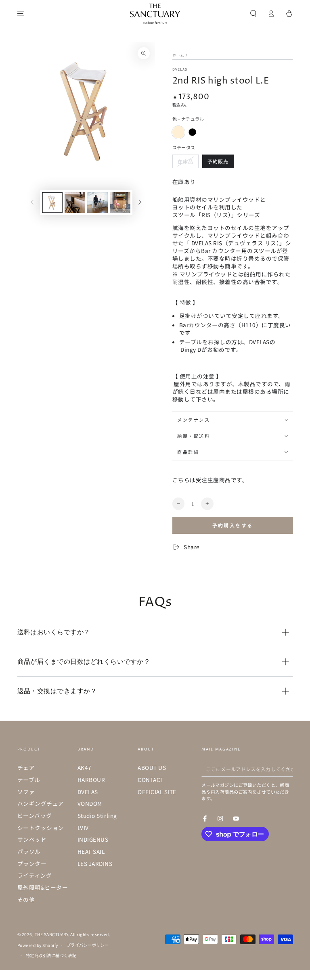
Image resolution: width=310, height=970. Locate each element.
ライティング (34, 875)
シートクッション (40, 828)
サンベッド (32, 839)
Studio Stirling (97, 815)
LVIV (83, 828)
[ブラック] (192, 132)
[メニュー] (21, 13)
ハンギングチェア (40, 803)
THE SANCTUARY (51, 934)
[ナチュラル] (178, 132)
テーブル (28, 780)
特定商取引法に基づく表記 (51, 955)
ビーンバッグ (34, 815)
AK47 (85, 767)
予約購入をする (232, 525)
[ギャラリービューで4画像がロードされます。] (97, 202)
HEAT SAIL (91, 851)
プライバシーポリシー (88, 945)
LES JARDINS (95, 863)
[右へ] (139, 202)
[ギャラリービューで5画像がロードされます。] (120, 202)
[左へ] (32, 202)
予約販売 (217, 161)
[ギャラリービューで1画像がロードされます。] (52, 202)
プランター (32, 863)
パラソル (29, 851)
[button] (253, 13)
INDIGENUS (93, 839)
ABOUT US (152, 767)
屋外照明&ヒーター (42, 887)
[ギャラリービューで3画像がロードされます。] (75, 202)
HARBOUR (91, 780)
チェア (26, 767)
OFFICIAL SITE (157, 792)
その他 (26, 899)
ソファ (26, 792)
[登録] (289, 768)
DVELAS (180, 69)
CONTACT (151, 780)
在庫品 (185, 161)
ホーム (178, 54)
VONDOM (90, 803)
